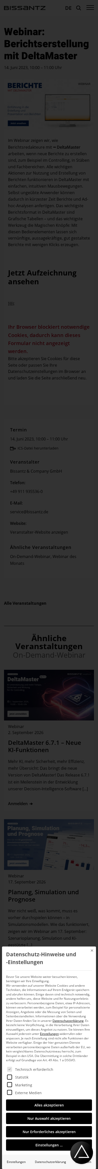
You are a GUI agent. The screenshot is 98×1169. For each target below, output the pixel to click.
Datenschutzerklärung (68, 1021)
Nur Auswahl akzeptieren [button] (49, 1118)
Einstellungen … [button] (49, 1145)
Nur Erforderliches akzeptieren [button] (49, 1131)
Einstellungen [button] (49, 1034)
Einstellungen (16, 1162)
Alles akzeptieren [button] (49, 1105)
